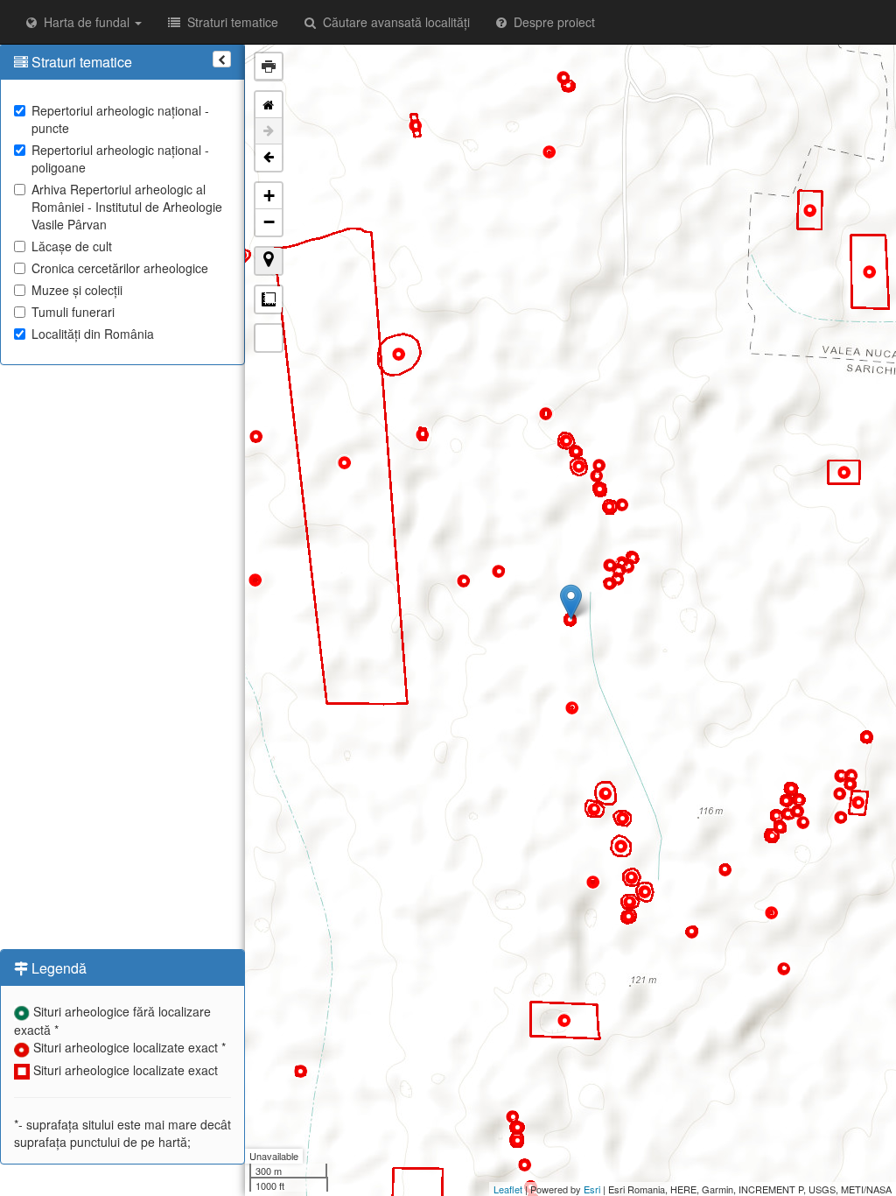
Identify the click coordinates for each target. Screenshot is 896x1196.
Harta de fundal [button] (85, 22)
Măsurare (269, 299)
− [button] (269, 222)
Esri (592, 1189)
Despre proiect (551, 22)
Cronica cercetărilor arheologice (120, 268)
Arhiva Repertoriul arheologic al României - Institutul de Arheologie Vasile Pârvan (127, 206)
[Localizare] (269, 261)
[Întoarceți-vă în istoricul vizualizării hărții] (269, 157)
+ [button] (269, 196)
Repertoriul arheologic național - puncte (120, 119)
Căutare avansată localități (393, 22)
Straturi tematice (229, 22)
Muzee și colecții (77, 290)
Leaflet (508, 1189)
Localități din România (93, 333)
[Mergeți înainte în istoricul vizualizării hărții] (269, 131)
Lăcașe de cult (72, 246)
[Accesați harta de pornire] (269, 105)
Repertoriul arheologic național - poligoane (120, 158)
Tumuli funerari (73, 311)
